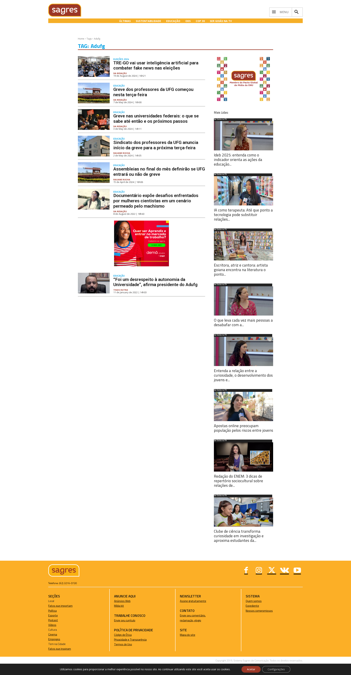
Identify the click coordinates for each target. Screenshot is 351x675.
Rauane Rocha (121, 153)
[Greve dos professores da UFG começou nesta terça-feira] (94, 93)
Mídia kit (119, 606)
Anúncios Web (122, 601)
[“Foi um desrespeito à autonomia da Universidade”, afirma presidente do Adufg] (94, 283)
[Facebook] (246, 570)
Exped (249, 606)
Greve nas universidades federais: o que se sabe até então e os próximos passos (156, 118)
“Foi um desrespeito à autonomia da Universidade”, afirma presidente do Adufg (155, 282)
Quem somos (254, 601)
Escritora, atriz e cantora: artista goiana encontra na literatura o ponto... (241, 269)
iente (256, 606)
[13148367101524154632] (141, 265)
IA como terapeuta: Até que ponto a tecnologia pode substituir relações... (243, 214)
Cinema (52, 634)
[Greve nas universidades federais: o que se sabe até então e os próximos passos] (94, 119)
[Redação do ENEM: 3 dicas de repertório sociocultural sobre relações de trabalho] (243, 457)
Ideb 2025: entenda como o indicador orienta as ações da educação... (238, 159)
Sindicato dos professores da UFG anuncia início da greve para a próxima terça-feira (155, 145)
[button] (296, 12)
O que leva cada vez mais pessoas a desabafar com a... (243, 322)
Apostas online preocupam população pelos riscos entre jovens (243, 428)
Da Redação (120, 73)
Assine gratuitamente (193, 601)
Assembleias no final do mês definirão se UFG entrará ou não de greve (159, 171)
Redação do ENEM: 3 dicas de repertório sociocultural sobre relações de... (238, 480)
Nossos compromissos (259, 611)
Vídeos (52, 625)
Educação (119, 86)
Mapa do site (187, 635)
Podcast (53, 620)
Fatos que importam (60, 606)
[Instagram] (258, 570)
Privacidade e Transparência (130, 640)
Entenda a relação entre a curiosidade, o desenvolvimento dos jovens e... (243, 375)
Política (52, 611)
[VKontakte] (284, 570)
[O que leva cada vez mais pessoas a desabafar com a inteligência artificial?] (243, 301)
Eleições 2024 (121, 59)
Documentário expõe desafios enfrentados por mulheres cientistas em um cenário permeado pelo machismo (155, 201)
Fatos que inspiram (59, 649)
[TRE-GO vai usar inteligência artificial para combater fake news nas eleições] (94, 66)
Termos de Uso (123, 644)
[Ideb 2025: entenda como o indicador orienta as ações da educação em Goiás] (243, 135)
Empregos (54, 639)
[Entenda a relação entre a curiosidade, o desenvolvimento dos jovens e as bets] (243, 351)
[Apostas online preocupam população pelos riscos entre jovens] (243, 406)
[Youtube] (297, 570)
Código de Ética (123, 635)
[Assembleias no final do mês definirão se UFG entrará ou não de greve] (94, 172)
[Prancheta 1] (243, 101)
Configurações (276, 669)
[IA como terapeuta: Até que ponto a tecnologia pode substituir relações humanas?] (243, 190)
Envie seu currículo (124, 620)
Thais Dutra (120, 289)
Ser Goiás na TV (220, 119)
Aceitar (251, 669)
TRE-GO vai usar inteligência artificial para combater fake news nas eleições (155, 65)
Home (81, 38)
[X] (271, 570)
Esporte (53, 615)
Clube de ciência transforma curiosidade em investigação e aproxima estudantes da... (239, 535)
